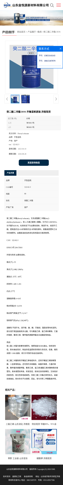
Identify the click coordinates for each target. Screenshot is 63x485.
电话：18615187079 (28, 480)
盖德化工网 (16, 477)
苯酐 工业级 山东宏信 (18, 458)
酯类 (40, 32)
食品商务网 (28, 477)
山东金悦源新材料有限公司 (17, 469)
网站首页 (21, 32)
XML (53, 469)
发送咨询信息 (34, 163)
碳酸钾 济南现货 (44, 458)
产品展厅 (32, 32)
